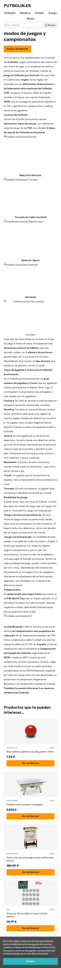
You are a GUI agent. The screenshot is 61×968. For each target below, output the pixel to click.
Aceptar (30, 961)
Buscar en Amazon (17, 49)
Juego (52, 13)
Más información (40, 953)
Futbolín (10, 13)
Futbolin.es (17, 5)
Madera (25, 13)
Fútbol (39, 13)
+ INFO (52, 748)
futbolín (13, 62)
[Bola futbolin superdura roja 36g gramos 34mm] (30, 731)
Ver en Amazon (30, 763)
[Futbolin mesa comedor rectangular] (30, 784)
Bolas (30, 18)
